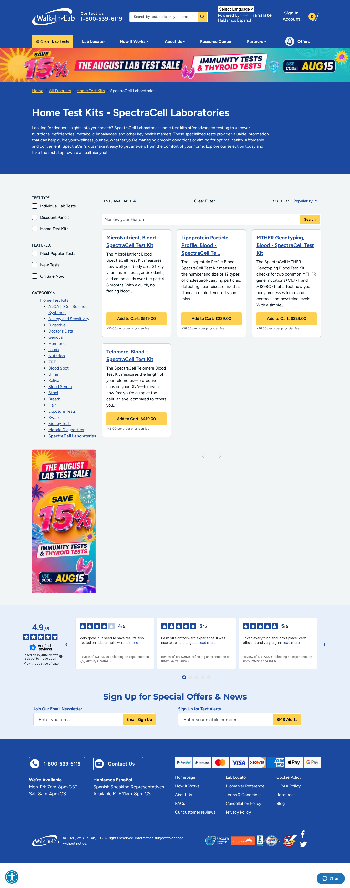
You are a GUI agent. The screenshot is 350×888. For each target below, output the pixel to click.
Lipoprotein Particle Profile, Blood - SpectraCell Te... (204, 245)
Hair (52, 405)
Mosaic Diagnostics (66, 429)
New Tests (49, 264)
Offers (303, 41)
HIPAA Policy (288, 785)
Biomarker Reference (245, 785)
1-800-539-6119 (102, 19)
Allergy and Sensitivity (68, 318)
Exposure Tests (62, 411)
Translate (261, 15)
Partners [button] (255, 41)
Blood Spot (58, 368)
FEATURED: (41, 245)
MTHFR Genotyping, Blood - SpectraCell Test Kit (285, 245)
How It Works (187, 785)
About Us (183, 794)
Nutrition (56, 355)
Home (37, 90)
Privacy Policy (238, 812)
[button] (12, 877)
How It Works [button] (132, 41)
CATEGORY (42, 293)
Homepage (185, 777)
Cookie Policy (289, 777)
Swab (53, 417)
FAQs (180, 803)
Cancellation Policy (243, 803)
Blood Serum (60, 386)
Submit (202, 17)
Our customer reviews (195, 812)
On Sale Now (52, 276)
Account (291, 16)
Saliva (53, 380)
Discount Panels (54, 217)
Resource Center (216, 41)
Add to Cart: (136, 318)
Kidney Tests (59, 423)
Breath (54, 398)
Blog (280, 803)
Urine (53, 374)
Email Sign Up (139, 719)
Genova (55, 337)
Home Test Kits (91, 90)
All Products (60, 90)
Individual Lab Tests (58, 206)
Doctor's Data (60, 331)
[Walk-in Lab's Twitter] (303, 846)
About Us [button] (173, 41)
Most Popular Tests (57, 253)
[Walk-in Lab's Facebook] (302, 835)
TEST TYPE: (41, 198)
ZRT (52, 362)
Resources (285, 794)
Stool (53, 392)
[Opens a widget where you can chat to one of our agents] (330, 879)
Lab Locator (93, 41)
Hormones (57, 343)
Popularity (303, 201)
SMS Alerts (286, 719)
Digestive (57, 325)
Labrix (53, 349)
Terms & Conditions (243, 794)
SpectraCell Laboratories (72, 435)
